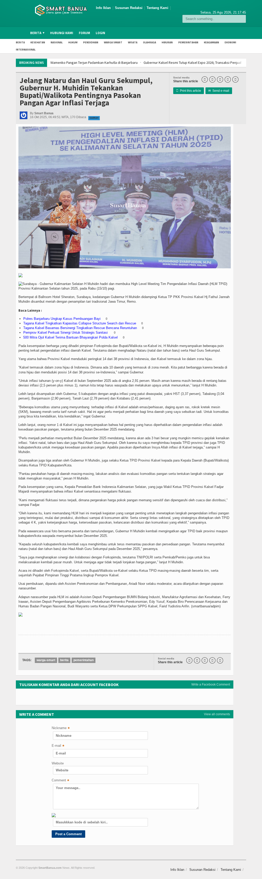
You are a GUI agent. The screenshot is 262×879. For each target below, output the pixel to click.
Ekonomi (230, 42)
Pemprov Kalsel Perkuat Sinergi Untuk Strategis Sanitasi (66, 332)
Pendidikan (90, 42)
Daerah (94, 118)
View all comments (217, 714)
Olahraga (149, 42)
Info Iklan (103, 8)
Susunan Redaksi (129, 8)
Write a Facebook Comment (210, 684)
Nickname (61, 728)
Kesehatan (37, 42)
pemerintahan (83, 660)
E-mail (58, 746)
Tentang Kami (157, 8)
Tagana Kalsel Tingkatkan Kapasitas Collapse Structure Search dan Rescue (79, 323)
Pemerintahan (188, 42)
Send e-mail (218, 91)
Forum (84, 32)
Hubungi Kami (61, 32)
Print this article (188, 91)
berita (64, 660)
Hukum (73, 42)
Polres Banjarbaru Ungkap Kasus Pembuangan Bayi (62, 319)
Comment (60, 780)
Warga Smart (113, 42)
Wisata (132, 42)
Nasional (57, 42)
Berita (20, 42)
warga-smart (46, 660)
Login (100, 32)
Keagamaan (211, 42)
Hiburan (167, 42)
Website (58, 763)
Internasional (26, 50)
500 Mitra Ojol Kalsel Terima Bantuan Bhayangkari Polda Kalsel (70, 337)
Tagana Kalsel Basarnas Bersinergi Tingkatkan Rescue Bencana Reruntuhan (80, 328)
